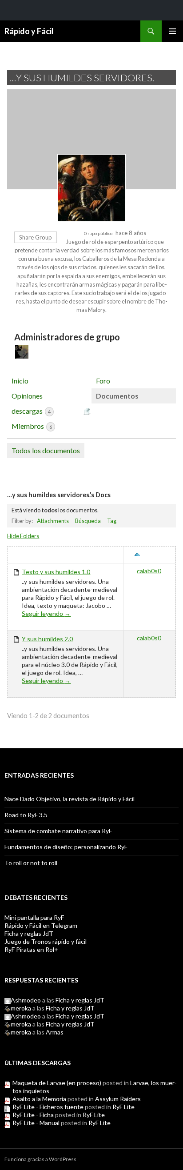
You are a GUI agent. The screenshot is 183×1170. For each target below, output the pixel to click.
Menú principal (172, 31)
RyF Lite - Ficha (33, 1114)
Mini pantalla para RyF (34, 917)
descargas (31, 411)
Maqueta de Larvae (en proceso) (56, 1082)
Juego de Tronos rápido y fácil (45, 941)
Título (22, 555)
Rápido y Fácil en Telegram (40, 925)
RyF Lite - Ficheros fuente (48, 1106)
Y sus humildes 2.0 (47, 639)
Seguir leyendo (46, 613)
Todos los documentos (46, 450)
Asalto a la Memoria (39, 1098)
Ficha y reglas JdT (28, 933)
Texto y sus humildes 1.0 (56, 571)
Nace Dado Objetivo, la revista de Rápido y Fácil (69, 799)
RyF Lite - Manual (36, 1122)
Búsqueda (88, 520)
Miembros (32, 426)
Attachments (53, 520)
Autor (154, 555)
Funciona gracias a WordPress (40, 1159)
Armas (55, 1032)
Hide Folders (23, 535)
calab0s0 (149, 571)
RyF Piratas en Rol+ (31, 949)
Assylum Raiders (118, 1098)
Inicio (20, 380)
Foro (103, 380)
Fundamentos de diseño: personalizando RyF (65, 847)
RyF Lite (123, 1106)
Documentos (117, 395)
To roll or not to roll (30, 863)
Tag (111, 520)
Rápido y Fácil (29, 31)
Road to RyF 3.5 (26, 815)
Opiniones (27, 395)
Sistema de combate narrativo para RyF (58, 831)
